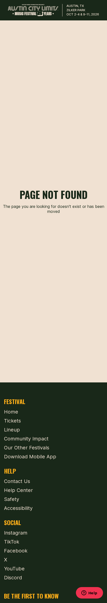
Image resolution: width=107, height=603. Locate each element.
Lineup (12, 429)
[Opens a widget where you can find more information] (89, 593)
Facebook (15, 550)
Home (11, 411)
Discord (13, 577)
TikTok (11, 541)
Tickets (12, 420)
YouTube (14, 568)
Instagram (15, 532)
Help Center (18, 490)
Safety (11, 499)
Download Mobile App (30, 456)
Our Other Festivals (26, 447)
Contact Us (17, 481)
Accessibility (18, 508)
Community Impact (26, 438)
